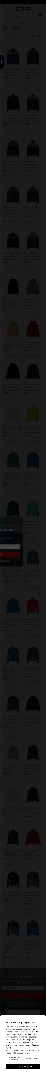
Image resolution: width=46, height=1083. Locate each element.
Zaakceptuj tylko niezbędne (14, 1058)
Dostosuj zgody (31, 1058)
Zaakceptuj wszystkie (23, 1066)
